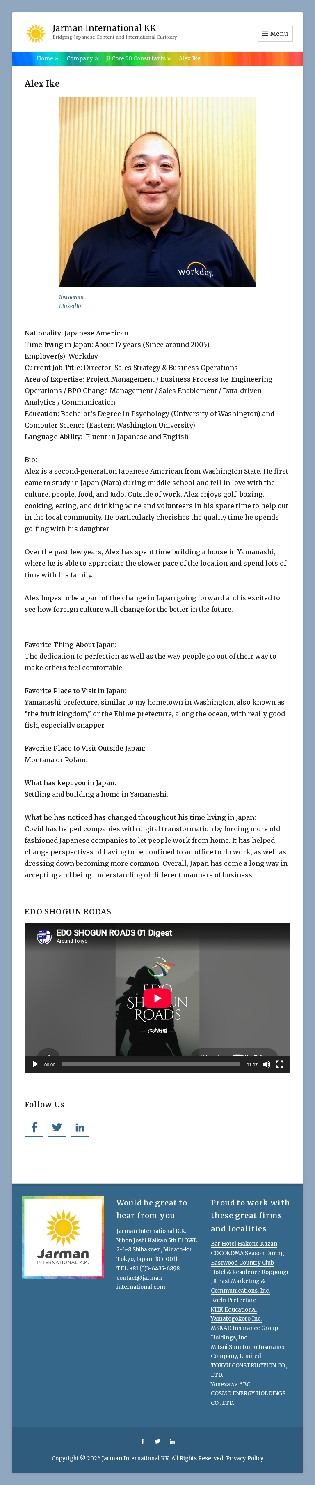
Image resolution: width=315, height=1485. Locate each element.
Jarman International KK (104, 28)
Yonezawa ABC (230, 1384)
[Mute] (266, 1064)
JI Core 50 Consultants (138, 58)
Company (82, 58)
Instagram (71, 297)
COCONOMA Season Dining (247, 1253)
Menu (279, 33)
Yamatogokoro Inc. (236, 1318)
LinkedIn (70, 306)
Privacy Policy (245, 1458)
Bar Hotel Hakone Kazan (244, 1243)
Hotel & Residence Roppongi (249, 1272)
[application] (157, 998)
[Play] (35, 1064)
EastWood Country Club (242, 1262)
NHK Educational (234, 1309)
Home (47, 58)
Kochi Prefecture (233, 1300)
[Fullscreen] (280, 1064)
